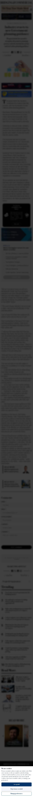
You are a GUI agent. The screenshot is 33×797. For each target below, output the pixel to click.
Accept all (16, 784)
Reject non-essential (17, 789)
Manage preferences (16, 793)
